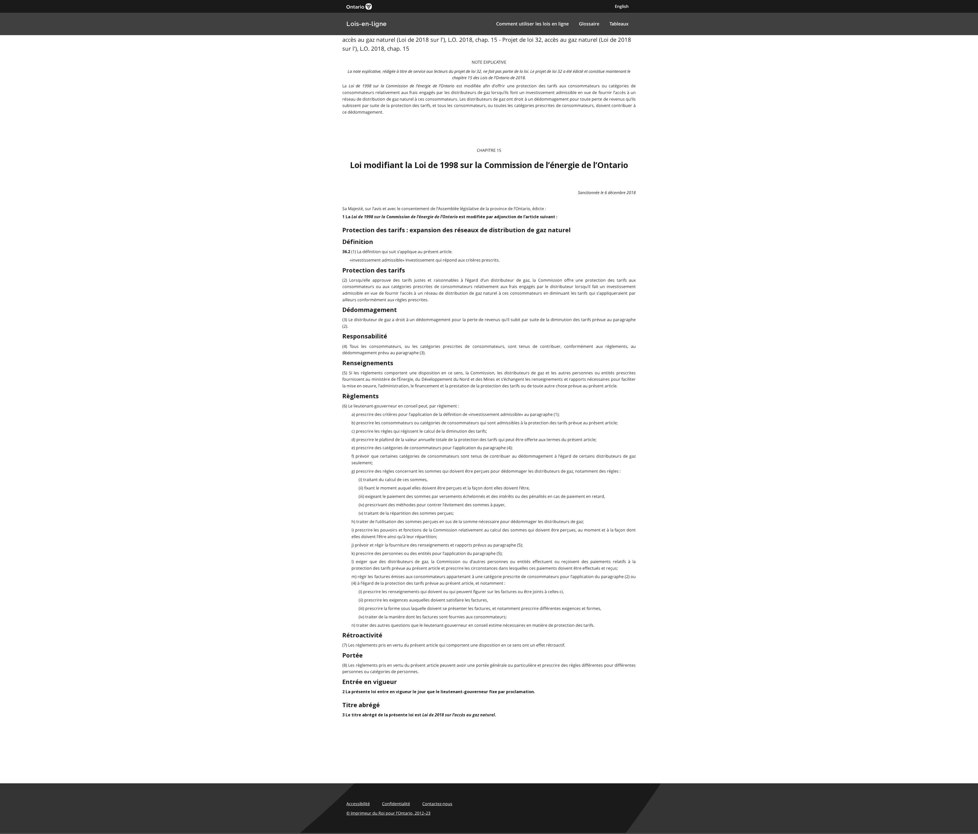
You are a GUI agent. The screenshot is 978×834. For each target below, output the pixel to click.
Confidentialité (396, 803)
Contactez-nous (437, 803)
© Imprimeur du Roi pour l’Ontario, (388, 813)
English (622, 6)
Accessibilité (358, 803)
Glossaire (589, 24)
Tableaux (619, 24)
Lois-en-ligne (366, 24)
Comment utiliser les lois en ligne (532, 24)
